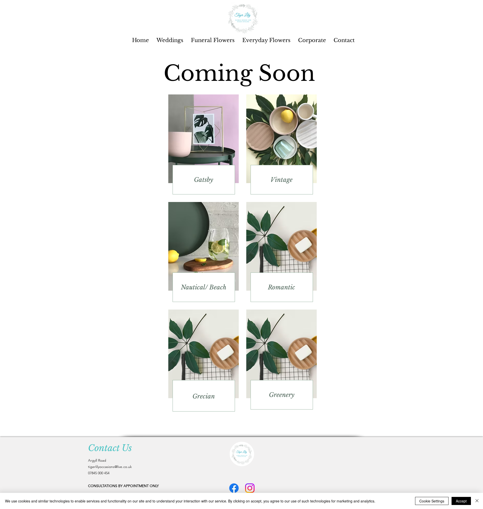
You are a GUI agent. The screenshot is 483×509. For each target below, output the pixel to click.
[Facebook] (234, 488)
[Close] (477, 501)
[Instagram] (250, 488)
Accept (461, 500)
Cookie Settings (431, 500)
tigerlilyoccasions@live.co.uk (110, 466)
